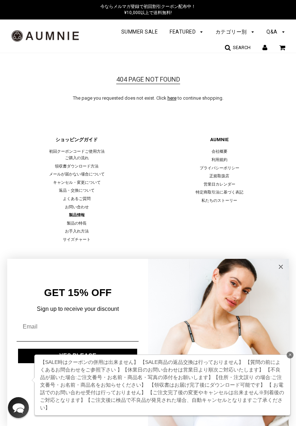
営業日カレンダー (219, 184)
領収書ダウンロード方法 (77, 166)
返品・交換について (77, 190)
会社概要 (219, 151)
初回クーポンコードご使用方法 (77, 151)
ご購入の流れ (77, 158)
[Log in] (264, 47)
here (172, 98)
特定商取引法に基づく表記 (219, 192)
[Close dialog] (281, 266)
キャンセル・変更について (77, 182)
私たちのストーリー (219, 200)
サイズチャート (77, 239)
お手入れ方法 (77, 231)
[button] (18, 407)
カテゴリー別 (232, 32)
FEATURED (183, 32)
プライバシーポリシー (219, 168)
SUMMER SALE (139, 32)
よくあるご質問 (77, 198)
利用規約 (219, 159)
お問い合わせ (77, 207)
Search (241, 47)
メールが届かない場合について (77, 174)
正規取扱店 (219, 176)
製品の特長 (77, 223)
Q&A (272, 32)
